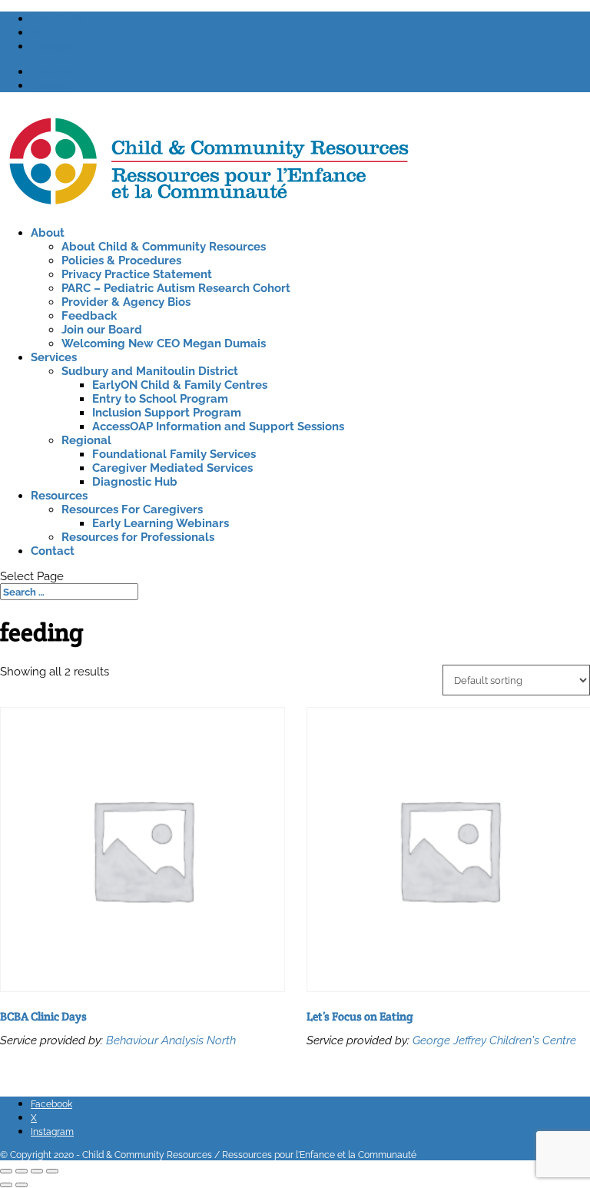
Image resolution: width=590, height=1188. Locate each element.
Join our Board (101, 330)
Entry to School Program (160, 399)
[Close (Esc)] (52, 1171)
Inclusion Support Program (166, 413)
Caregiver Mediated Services (172, 468)
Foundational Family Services (174, 454)
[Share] (37, 1171)
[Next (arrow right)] (21, 1185)
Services (54, 357)
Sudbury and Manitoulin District (149, 371)
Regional (86, 440)
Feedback (89, 316)
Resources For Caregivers (132, 509)
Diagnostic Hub (134, 482)
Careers (51, 85)
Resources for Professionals (137, 537)
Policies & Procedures (121, 260)
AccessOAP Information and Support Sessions (218, 426)
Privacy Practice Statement (136, 274)
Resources (59, 496)
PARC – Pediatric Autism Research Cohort (175, 288)
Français (52, 71)
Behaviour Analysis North (171, 1040)
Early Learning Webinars (160, 523)
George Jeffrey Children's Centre (494, 1040)
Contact (53, 551)
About (48, 233)
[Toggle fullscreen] (21, 1171)
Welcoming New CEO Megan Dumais (163, 343)
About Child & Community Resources (163, 247)
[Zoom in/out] (6, 1171)
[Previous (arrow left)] (6, 1185)
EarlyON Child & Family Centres (179, 385)
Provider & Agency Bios (126, 302)
